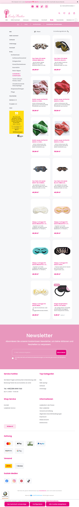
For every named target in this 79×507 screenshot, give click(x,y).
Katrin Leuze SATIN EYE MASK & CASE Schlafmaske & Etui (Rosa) (40, 100)
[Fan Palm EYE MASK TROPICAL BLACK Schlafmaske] (62, 46)
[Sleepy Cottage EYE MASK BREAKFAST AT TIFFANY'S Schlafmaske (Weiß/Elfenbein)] (40, 210)
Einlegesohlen (16, 61)
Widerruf (10, 426)
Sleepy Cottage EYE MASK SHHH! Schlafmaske (61, 263)
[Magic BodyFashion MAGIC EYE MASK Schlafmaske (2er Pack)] (62, 291)
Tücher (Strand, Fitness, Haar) (17, 80)
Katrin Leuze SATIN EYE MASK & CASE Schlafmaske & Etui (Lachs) (61, 141)
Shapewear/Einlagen (17, 89)
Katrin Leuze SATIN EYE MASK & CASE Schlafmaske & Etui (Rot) (61, 100)
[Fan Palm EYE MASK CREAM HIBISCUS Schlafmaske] (40, 46)
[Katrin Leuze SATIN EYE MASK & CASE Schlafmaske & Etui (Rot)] (62, 87)
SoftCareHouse (37, 495)
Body (11, 52)
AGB (23, 357)
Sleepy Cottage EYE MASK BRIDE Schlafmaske (39, 304)
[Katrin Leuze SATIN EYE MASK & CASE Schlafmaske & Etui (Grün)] (40, 128)
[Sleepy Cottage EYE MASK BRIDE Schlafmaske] (40, 291)
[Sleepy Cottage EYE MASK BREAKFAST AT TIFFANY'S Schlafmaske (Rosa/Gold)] (62, 210)
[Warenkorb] (73, 13)
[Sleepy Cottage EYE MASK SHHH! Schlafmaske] (62, 251)
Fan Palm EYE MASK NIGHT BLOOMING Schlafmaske (38, 182)
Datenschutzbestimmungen (35, 357)
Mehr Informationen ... (53, 501)
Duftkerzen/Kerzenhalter (18, 58)
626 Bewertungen (18, 132)
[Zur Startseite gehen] (14, 13)
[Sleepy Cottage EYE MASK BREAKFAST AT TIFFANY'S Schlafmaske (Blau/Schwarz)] (40, 251)
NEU (10, 32)
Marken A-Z (13, 100)
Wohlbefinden (15, 55)
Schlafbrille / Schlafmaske (16, 75)
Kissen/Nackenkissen (18, 64)
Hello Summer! (13, 36)
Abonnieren (61, 352)
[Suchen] (59, 13)
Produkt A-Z (13, 104)
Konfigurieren (37, 504)
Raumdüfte (15, 67)
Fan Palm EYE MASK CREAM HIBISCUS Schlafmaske (38, 59)
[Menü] (8, 492)
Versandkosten (42, 490)
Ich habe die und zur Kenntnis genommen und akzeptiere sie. (40, 358)
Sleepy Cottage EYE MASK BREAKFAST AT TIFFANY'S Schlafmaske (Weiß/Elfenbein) (40, 223)
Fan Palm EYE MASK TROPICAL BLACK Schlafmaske (60, 59)
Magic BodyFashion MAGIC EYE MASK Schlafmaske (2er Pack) (60, 304)
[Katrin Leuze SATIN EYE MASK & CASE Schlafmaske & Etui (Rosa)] (40, 87)
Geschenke (12, 96)
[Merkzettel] (64, 13)
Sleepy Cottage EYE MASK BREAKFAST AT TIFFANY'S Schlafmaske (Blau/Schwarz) (40, 263)
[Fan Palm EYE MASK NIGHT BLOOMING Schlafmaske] (40, 169)
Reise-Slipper (16, 71)
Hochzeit (12, 48)
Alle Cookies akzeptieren (57, 504)
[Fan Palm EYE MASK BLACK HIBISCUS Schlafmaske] (62, 169)
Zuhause (12, 40)
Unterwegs (12, 44)
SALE (10, 108)
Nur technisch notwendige (16, 504)
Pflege (13, 92)
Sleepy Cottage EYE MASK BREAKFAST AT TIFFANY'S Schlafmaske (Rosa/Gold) (62, 223)
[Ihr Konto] (69, 13)
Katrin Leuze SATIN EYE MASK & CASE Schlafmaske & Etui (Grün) (40, 141)
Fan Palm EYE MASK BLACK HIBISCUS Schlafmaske (60, 182)
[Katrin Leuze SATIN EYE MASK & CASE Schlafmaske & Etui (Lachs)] (62, 128)
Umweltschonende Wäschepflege (18, 85)
